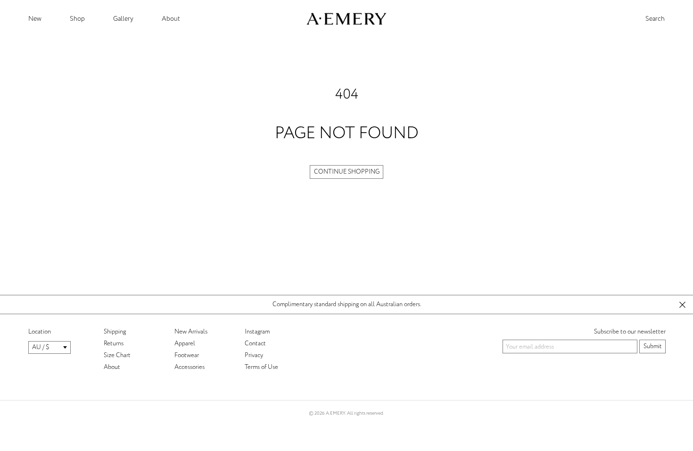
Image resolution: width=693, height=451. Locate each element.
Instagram (257, 331)
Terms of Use (261, 367)
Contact (255, 343)
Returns (114, 343)
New (34, 18)
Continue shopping (347, 171)
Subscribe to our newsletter (630, 331)
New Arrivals (190, 331)
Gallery (123, 18)
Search (655, 19)
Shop (77, 18)
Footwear (186, 355)
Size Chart (117, 355)
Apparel (184, 343)
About (171, 18)
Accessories (189, 367)
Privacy (254, 355)
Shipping (115, 331)
